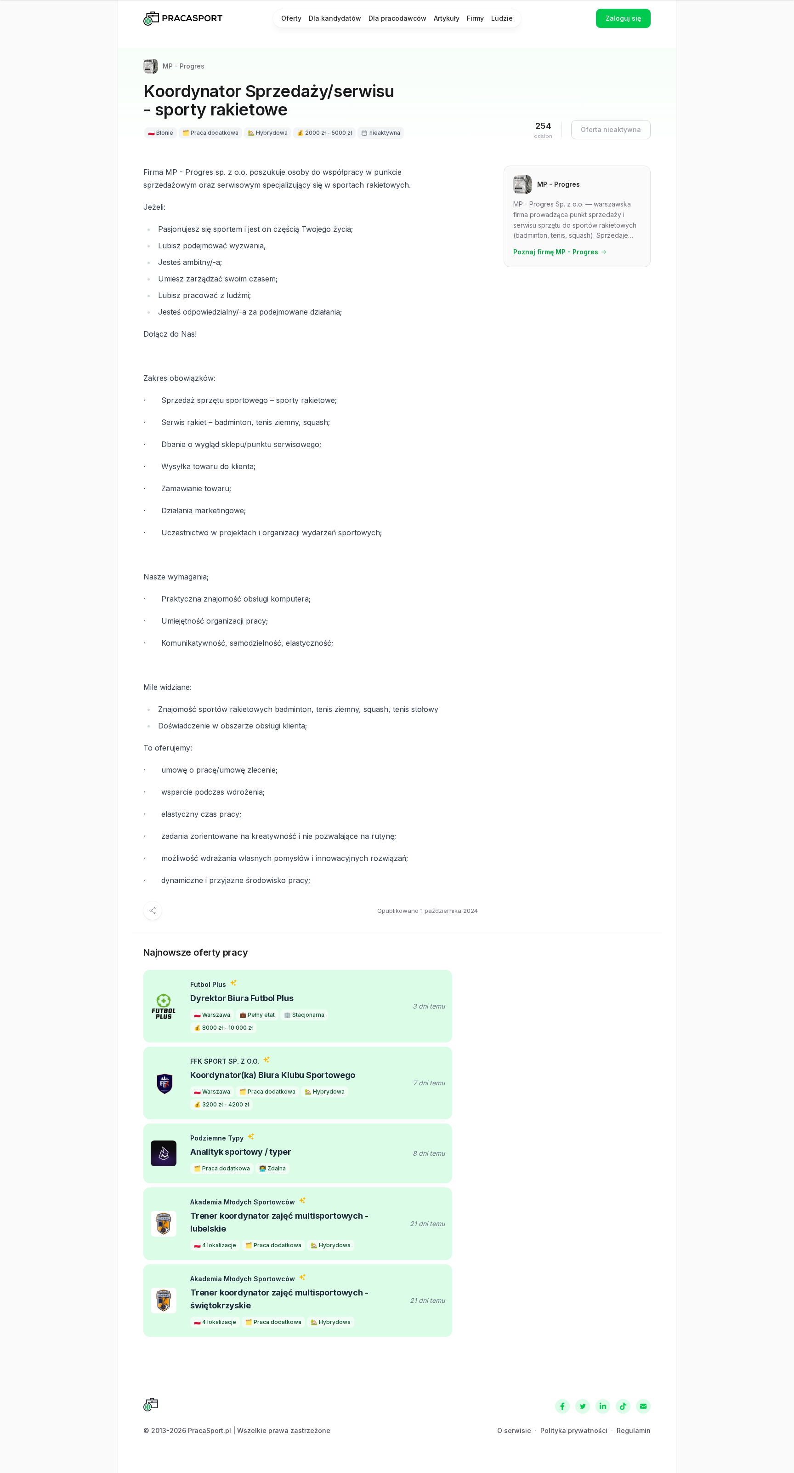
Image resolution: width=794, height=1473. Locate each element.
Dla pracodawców (397, 18)
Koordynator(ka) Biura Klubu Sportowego (272, 1075)
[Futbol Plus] (163, 1006)
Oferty (291, 18)
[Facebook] (562, 1406)
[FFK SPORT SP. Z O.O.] (163, 1083)
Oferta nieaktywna (611, 129)
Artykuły (446, 18)
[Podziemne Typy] (163, 1153)
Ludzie (502, 18)
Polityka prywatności (573, 1430)
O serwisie (514, 1430)
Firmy (475, 18)
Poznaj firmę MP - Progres (555, 252)
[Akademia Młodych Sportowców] (163, 1224)
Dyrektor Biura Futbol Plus (241, 998)
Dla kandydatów (335, 18)
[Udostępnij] (152, 910)
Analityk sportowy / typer (240, 1152)
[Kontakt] (643, 1406)
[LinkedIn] (603, 1406)
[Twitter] (582, 1406)
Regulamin (634, 1430)
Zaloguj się (623, 18)
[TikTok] (623, 1406)
